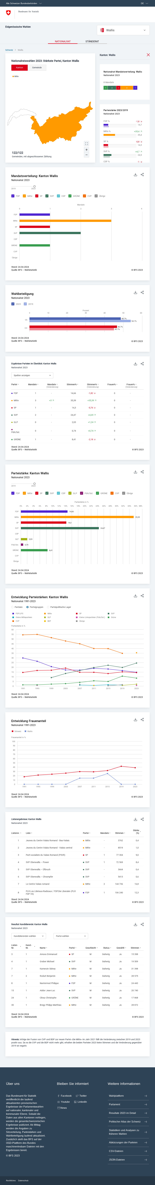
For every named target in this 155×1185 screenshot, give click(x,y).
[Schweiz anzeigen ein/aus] (16, 731)
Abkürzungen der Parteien (123, 1142)
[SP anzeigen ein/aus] (38, 196)
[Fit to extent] (86, 143)
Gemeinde (37, 67)
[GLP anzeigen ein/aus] (72, 493)
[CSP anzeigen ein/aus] (60, 196)
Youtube (65, 1102)
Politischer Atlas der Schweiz (125, 1121)
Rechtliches (11, 1181)
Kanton (19, 67)
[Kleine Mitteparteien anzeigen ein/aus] (24, 617)
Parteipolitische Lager (60, 607)
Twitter (82, 1096)
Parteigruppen (36, 607)
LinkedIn (82, 1102)
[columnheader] (19, 386)
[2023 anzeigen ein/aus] (16, 304)
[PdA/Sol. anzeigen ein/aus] (86, 493)
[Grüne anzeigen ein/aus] (113, 617)
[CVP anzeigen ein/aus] (87, 196)
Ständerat (92, 41)
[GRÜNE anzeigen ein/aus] (74, 196)
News (64, 1108)
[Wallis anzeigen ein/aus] (28, 731)
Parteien (19, 607)
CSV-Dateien (116, 1151)
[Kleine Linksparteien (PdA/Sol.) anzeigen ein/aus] (92, 617)
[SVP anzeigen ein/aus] (49, 196)
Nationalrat (63, 41)
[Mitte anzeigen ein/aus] (27, 196)
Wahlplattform (116, 1096)
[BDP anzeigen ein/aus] (49, 621)
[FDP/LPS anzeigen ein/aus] (19, 614)
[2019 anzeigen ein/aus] (28, 304)
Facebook (66, 1096)
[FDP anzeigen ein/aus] (15, 196)
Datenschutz (23, 1181)
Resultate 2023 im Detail (122, 1113)
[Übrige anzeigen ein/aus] (99, 196)
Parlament (114, 1104)
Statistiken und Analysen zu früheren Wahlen (124, 1132)
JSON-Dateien (117, 1159)
